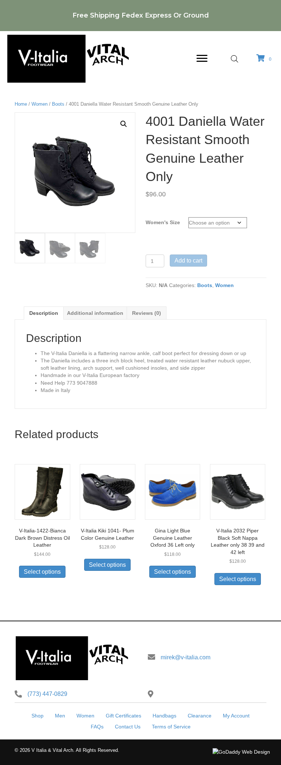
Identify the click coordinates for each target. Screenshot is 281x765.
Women (39, 104)
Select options (42, 572)
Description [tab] (43, 313)
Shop (37, 716)
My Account (236, 716)
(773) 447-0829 (47, 694)
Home (21, 104)
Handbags (164, 716)
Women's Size (163, 222)
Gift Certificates (123, 716)
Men (60, 716)
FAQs (97, 727)
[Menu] (202, 58)
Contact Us (127, 727)
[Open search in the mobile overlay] (234, 58)
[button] (123, 124)
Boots (58, 104)
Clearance (199, 716)
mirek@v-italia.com (185, 657)
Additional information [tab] (95, 313)
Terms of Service (171, 727)
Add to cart (188, 260)
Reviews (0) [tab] (146, 313)
